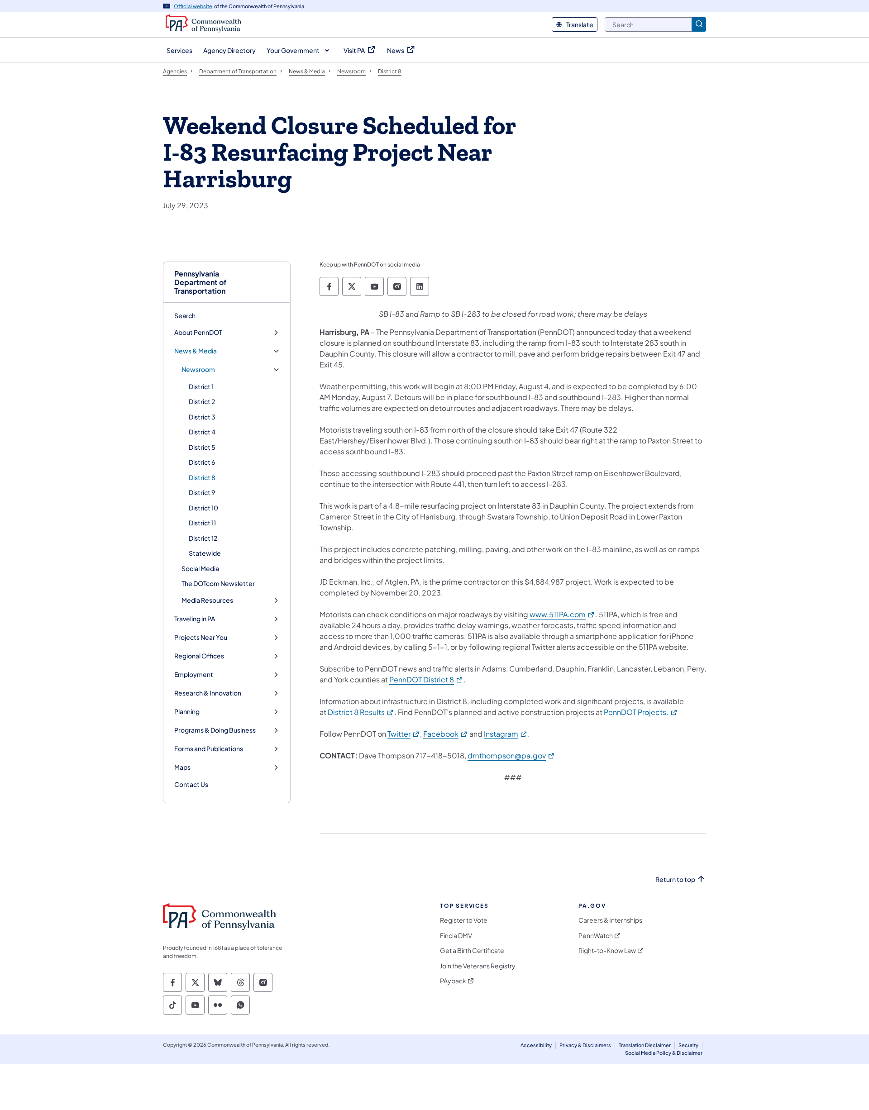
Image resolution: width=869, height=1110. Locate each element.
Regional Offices (199, 656)
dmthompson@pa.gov (511, 755)
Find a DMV (456, 935)
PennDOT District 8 (426, 679)
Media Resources (207, 600)
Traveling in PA (194, 619)
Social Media (200, 568)
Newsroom (198, 369)
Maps (182, 767)
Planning (187, 711)
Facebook (445, 733)
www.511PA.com (562, 614)
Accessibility (536, 1045)
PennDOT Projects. (641, 712)
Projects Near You (200, 637)
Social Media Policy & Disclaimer (663, 1053)
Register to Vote (463, 920)
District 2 (202, 401)
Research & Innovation (207, 693)
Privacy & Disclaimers (585, 1045)
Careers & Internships (610, 920)
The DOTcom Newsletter (218, 583)
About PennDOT (198, 332)
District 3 (202, 417)
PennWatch (595, 935)
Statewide (205, 553)
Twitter (403, 733)
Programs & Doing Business (215, 730)
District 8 (202, 477)
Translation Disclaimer (645, 1045)
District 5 (202, 447)
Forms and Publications (208, 749)
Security (688, 1045)
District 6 (202, 462)
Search (185, 315)
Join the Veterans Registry (478, 966)
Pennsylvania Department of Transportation (200, 282)
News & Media (195, 351)
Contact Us (191, 784)
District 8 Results (361, 712)
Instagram (506, 733)
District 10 (203, 508)
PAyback (453, 981)
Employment (193, 674)
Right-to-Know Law (607, 950)
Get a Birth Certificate (472, 950)
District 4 (202, 432)
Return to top (675, 879)
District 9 (202, 492)
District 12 (203, 538)
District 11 (202, 523)
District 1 (201, 386)
